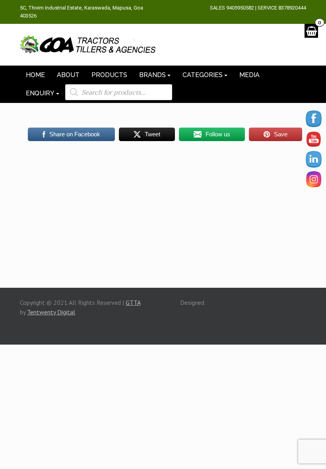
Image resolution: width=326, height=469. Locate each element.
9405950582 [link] (240, 8)
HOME (35, 75)
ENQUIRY (40, 93)
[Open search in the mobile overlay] (118, 92)
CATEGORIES (202, 75)
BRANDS (152, 75)
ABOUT (68, 75)
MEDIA (249, 75)
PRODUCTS (109, 75)
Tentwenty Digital (51, 312)
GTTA (133, 302)
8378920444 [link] (292, 8)
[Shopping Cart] (311, 31)
